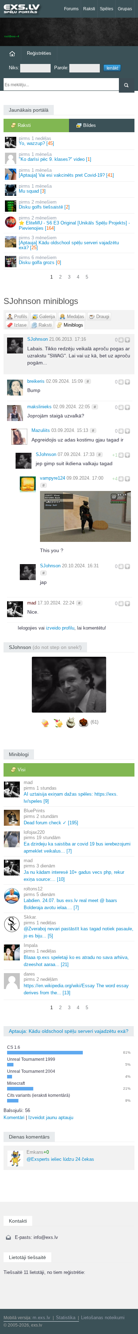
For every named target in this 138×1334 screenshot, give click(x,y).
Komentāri (14, 1117)
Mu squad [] (35, 188)
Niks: (14, 67)
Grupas (125, 8)
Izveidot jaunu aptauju (50, 1117)
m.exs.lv (41, 1317)
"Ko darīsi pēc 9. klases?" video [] (55, 157)
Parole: (61, 67)
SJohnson (37, 339)
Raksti (89, 8)
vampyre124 (52, 478)
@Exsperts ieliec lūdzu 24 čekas (60, 1155)
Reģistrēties (39, 53)
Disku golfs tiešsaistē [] (44, 204)
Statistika (65, 1317)
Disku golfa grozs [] (40, 260)
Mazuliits (40, 430)
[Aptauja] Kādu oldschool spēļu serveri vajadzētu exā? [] (69, 243)
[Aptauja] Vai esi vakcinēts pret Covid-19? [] (66, 173)
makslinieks (39, 406)
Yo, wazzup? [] (36, 141)
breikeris (36, 381)
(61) (94, 722)
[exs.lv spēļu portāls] (25, 9)
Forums (71, 8)
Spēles (106, 8)
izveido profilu (60, 628)
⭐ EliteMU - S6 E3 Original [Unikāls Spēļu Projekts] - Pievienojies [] (74, 223)
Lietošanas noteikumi (103, 1317)
